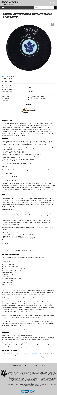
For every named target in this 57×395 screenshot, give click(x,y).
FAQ (36, 365)
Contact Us (42, 365)
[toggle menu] (2, 7)
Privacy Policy (28, 365)
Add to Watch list (8, 81)
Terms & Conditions (16, 365)
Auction (30, 101)
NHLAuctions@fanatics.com (29, 353)
